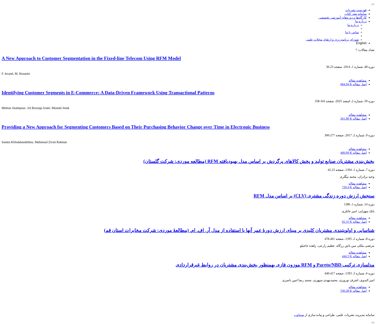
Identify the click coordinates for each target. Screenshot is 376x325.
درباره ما (361, 21)
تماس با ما (352, 32)
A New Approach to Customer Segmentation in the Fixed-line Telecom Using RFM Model (91, 58)
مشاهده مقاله (358, 80)
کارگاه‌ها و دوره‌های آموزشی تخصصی (342, 17)
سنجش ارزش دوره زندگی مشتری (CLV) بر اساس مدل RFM (314, 195)
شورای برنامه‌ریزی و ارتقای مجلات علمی (332, 39)
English (361, 43)
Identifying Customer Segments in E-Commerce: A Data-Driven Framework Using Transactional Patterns (108, 92)
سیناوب (299, 315)
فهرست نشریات (356, 10)
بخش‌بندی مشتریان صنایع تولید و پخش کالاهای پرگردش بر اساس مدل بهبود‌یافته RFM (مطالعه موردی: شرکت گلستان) (258, 161)
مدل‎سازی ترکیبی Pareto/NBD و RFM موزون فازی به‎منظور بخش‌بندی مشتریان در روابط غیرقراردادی (275, 264)
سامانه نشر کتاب (355, 13)
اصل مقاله (353, 84)
